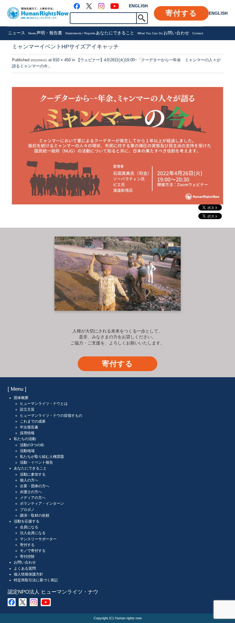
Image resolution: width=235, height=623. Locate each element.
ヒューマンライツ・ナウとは (44, 403)
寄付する (181, 13)
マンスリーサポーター (38, 539)
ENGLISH (138, 5)
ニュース (22, 32)
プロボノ (27, 509)
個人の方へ (29, 480)
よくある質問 (25, 568)
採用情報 (27, 433)
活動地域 (27, 451)
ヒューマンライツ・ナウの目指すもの (51, 415)
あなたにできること (129, 32)
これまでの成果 (33, 421)
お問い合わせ (183, 32)
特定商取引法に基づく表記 (36, 580)
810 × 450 (62, 60)
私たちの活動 (25, 439)
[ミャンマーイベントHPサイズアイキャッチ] (117, 145)
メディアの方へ (33, 498)
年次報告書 (29, 427)
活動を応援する (26, 521)
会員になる (29, 527)
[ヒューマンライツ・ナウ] (38, 13)
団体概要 (21, 398)
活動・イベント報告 (36, 462)
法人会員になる (33, 533)
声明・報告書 (65, 32)
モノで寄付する (33, 551)
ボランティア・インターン (42, 503)
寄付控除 (27, 556)
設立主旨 (27, 409)
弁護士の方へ (31, 492)
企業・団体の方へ (34, 486)
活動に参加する (33, 474)
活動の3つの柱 (32, 445)
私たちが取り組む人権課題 (42, 456)
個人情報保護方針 (28, 574)
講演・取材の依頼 (34, 515)
